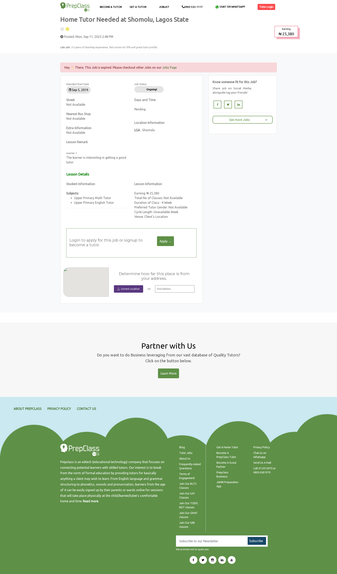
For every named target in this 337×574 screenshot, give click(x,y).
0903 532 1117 (193, 6)
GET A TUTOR (138, 6)
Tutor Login (266, 6)
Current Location (130, 289)
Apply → (165, 241)
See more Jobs (239, 119)
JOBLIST (164, 6)
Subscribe (256, 541)
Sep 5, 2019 (79, 90)
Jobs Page (169, 67)
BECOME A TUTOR (111, 6)
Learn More (168, 373)
